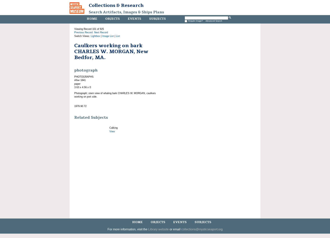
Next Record (101, 32)
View (112, 131)
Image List (108, 36)
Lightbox (95, 36)
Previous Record (83, 32)
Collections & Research (116, 5)
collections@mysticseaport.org (202, 229)
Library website (158, 229)
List (118, 36)
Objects (112, 19)
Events (134, 19)
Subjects (157, 19)
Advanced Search (213, 21)
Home (92, 19)
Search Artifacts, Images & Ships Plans (126, 12)
